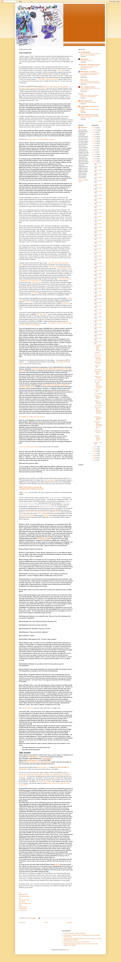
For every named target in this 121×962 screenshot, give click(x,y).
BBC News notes (53, 266)
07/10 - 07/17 (98, 248)
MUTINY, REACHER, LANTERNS (88, 102)
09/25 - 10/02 (98, 209)
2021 (94, 138)
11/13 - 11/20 (98, 184)
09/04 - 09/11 (98, 220)
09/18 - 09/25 (98, 213)
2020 (94, 141)
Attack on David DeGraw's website (98, 437)
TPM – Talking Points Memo (87, 87)
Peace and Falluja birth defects (98, 418)
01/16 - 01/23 (98, 338)
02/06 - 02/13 (98, 327)
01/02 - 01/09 (98, 442)
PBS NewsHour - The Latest (87, 71)
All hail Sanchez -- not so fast (98, 402)
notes (66, 303)
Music (82, 94)
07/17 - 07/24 (98, 245)
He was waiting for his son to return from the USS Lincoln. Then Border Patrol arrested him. (89, 75)
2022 (94, 136)
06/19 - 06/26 (98, 259)
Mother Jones (84, 80)
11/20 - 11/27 (98, 180)
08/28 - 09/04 (98, 223)
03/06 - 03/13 (98, 313)
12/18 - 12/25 (98, 166)
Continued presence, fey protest (98, 359)
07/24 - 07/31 (98, 241)
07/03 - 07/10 (98, 252)
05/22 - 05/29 (98, 274)
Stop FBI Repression (28, 708)
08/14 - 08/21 (98, 231)
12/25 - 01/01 (98, 163)
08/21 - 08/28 (98, 227)
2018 (94, 145)
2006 (94, 455)
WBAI (46, 515)
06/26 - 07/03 (98, 256)
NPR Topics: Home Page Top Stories (90, 64)
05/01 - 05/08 (98, 284)
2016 (94, 150)
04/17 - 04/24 (98, 291)
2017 (94, 147)
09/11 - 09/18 (98, 216)
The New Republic (85, 52)
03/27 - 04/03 (98, 302)
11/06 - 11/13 (98, 188)
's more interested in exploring (29, 446)
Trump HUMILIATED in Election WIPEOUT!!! (74, 933)
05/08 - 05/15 (98, 281)
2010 (94, 446)
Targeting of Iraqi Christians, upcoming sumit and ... (98, 411)
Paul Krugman (84, 59)
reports (42, 314)
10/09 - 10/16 (98, 202)
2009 (94, 449)
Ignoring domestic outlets (98, 397)
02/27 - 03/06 (98, 316)
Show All (100, 121)
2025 (94, 130)
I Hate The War (97, 366)
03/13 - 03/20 (98, 309)
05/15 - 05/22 (98, 277)
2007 (94, 453)
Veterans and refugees (98, 377)
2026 (94, 127)
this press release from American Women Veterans (41, 139)
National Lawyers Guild (43, 767)
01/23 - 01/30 (98, 334)
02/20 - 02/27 (98, 320)
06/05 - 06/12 (98, 266)
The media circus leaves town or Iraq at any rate (98, 385)
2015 (94, 152)
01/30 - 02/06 (98, 331)
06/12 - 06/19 (98, 263)
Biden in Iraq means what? (98, 373)
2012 (94, 158)
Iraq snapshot (98, 355)
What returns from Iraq (98, 362)
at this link (57, 864)
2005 (94, 458)
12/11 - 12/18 (98, 170)
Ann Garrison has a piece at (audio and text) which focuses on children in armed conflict (44, 774)
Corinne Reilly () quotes (48, 79)
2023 (94, 134)
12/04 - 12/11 (98, 173)
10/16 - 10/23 (98, 198)
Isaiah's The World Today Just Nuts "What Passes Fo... (98, 425)
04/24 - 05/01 (98, 288)
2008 (94, 451)
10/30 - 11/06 (98, 191)
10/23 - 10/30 (98, 195)
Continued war (97, 390)
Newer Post (22, 922)
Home (46, 922)
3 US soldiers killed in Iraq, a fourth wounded (98, 347)
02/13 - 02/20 (98, 324)
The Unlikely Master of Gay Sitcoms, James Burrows (76, 942)
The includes (64, 268)
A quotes (34, 293)
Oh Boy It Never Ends (86, 101)
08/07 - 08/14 (98, 234)
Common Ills (83, 127)
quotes (25, 492)
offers (37, 282)
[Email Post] (39, 918)
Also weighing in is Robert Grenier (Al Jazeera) (31, 416)
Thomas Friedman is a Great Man (89, 115)
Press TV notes (29, 302)
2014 (94, 154)
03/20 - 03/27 (98, 306)
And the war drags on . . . (98, 432)
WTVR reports (61, 70)
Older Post (69, 922)
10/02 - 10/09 (98, 206)
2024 (94, 132)
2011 (94, 161)
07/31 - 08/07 (98, 238)
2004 (94, 460)
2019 (94, 143)
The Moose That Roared (86, 60)
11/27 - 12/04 (98, 177)
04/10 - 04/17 (98, 295)
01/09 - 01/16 (98, 341)
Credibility (97, 352)
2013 (94, 156)
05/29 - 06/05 (98, 270)
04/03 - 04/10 (98, 299)
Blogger (67, 949)
